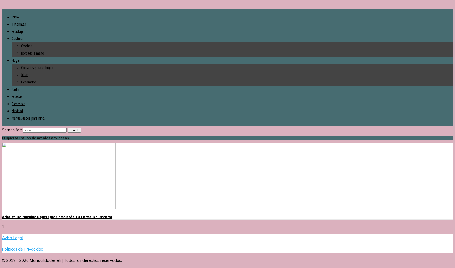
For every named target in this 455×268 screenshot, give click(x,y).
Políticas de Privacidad (23, 248)
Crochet (26, 45)
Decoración (28, 82)
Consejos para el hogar (37, 67)
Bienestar (18, 103)
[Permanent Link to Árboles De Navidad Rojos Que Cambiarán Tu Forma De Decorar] (59, 207)
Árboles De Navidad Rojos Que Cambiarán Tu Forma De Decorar (57, 217)
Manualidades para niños (29, 118)
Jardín (15, 89)
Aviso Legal (12, 237)
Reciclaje (17, 31)
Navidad (17, 110)
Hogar (16, 60)
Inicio (15, 17)
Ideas (24, 74)
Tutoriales (19, 24)
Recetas (17, 96)
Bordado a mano (32, 53)
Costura (17, 38)
